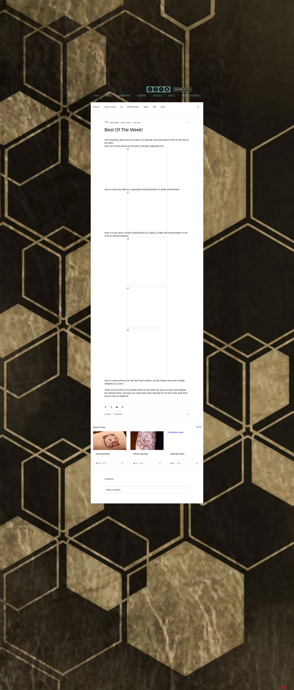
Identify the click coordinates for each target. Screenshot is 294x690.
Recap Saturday (140, 454)
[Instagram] (150, 89)
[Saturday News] (184, 440)
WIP (154, 107)
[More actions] (188, 122)
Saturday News (177, 454)
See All (198, 427)
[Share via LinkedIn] (117, 407)
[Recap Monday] (109, 440)
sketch (163, 107)
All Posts (96, 107)
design (146, 107)
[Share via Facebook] (106, 407)
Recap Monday (103, 454)
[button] (198, 107)
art (121, 107)
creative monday (110, 107)
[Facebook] (155, 89)
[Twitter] (161, 89)
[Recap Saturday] (147, 440)
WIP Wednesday (133, 107)
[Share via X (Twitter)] (111, 407)
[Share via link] (122, 407)
